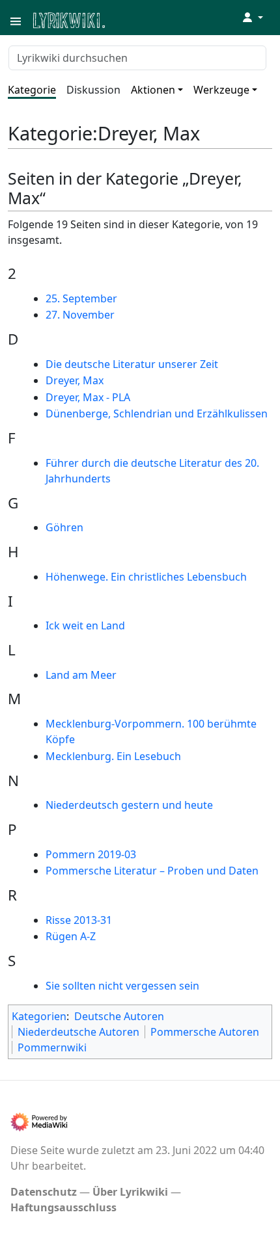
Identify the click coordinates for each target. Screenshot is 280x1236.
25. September (81, 298)
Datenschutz (43, 1192)
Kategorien (39, 1016)
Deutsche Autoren (119, 1016)
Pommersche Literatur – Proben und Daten (152, 870)
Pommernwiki (52, 1047)
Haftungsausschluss (63, 1207)
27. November (80, 315)
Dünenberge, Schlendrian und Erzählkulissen (157, 413)
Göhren (64, 527)
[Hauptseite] (132, 19)
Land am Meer (81, 675)
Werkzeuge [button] (221, 90)
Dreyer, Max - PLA (88, 397)
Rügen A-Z (71, 936)
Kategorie (32, 90)
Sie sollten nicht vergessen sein (122, 986)
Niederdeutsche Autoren (78, 1032)
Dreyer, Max (75, 380)
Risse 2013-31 (79, 920)
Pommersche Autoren (204, 1032)
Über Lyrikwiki (130, 1192)
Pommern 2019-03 (91, 854)
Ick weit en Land (85, 625)
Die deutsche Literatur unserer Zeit (132, 364)
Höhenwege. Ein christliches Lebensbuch (146, 577)
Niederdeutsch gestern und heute (129, 805)
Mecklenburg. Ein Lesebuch (113, 756)
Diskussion (93, 90)
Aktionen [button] (153, 90)
